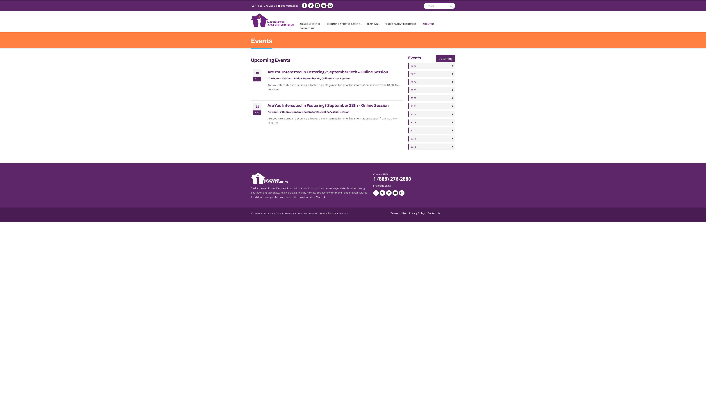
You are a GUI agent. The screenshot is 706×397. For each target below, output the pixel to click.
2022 (413, 98)
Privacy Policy (417, 213)
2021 (413, 106)
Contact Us (433, 213)
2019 (413, 114)
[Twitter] (311, 5)
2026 (413, 65)
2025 (413, 74)
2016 (413, 138)
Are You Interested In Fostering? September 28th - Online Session (328, 105)
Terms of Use (399, 213)
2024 (413, 82)
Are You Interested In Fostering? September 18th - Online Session (328, 71)
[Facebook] (304, 5)
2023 (413, 90)
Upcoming (445, 59)
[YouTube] (324, 5)
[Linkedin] (317, 5)
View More (316, 197)
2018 (413, 122)
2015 (413, 146)
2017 (413, 130)
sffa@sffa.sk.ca (290, 5)
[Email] (330, 5)
